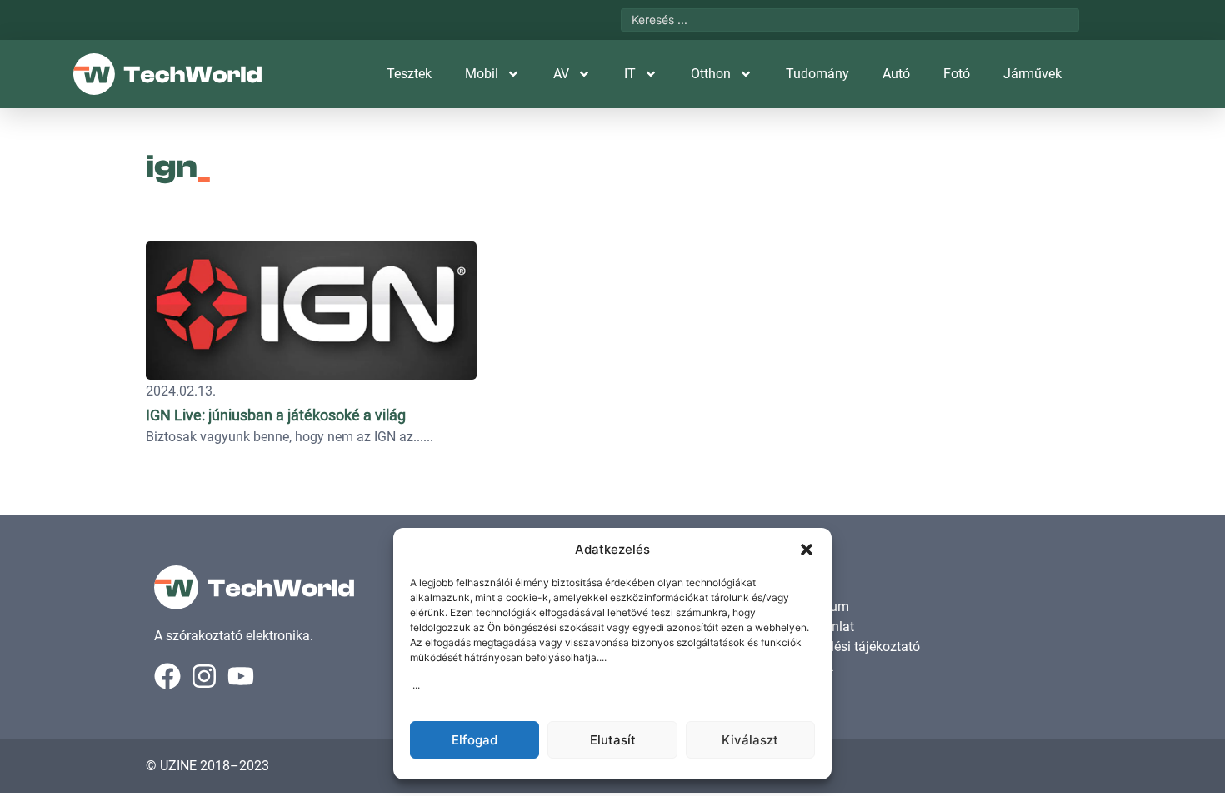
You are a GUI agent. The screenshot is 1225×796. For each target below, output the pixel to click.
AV (561, 74)
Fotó (956, 74)
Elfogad (475, 740)
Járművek (1032, 74)
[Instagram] (204, 676)
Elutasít (613, 740)
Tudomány (817, 74)
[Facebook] (167, 676)
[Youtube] (241, 676)
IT (630, 74)
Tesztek (409, 74)
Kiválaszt (750, 740)
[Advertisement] (964, 337)
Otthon (711, 74)
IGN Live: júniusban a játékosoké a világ (276, 415)
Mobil (481, 74)
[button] (806, 549)
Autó (896, 74)
